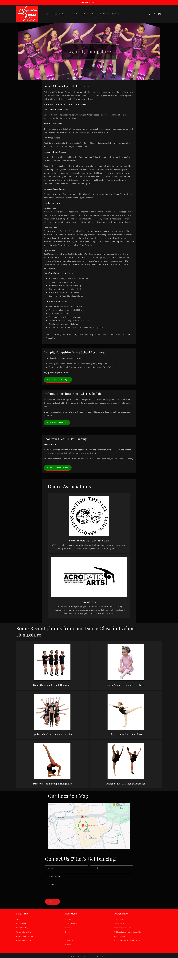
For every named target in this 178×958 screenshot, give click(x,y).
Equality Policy (22, 928)
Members (68, 945)
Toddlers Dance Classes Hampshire (127, 932)
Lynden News (119, 919)
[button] (47, 13)
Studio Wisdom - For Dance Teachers (128, 940)
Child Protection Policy (25, 936)
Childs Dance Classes (24, 940)
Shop (67, 936)
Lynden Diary (119, 923)
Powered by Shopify (103, 957)
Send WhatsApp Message (57, 379)
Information (70, 928)
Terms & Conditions (24, 932)
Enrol (67, 932)
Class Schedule (71, 923)
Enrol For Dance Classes (57, 467)
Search (19, 919)
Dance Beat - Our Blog (122, 928)
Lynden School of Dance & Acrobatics (85, 957)
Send (52, 901)
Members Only (119, 936)
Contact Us (69, 940)
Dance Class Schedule (56, 422)
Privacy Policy (21, 923)
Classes (68, 919)
